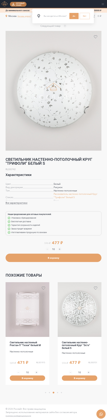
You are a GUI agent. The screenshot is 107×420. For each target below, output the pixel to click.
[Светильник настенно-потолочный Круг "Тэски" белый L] (79, 309)
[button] (53, 26)
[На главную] (4, 4)
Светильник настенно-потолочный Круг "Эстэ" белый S (24, 345)
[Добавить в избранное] (95, 36)
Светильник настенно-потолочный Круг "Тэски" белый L (76, 345)
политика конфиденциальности (18, 416)
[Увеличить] (59, 249)
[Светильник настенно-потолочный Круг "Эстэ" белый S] (27, 309)
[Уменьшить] (47, 249)
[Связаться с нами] (101, 414)
